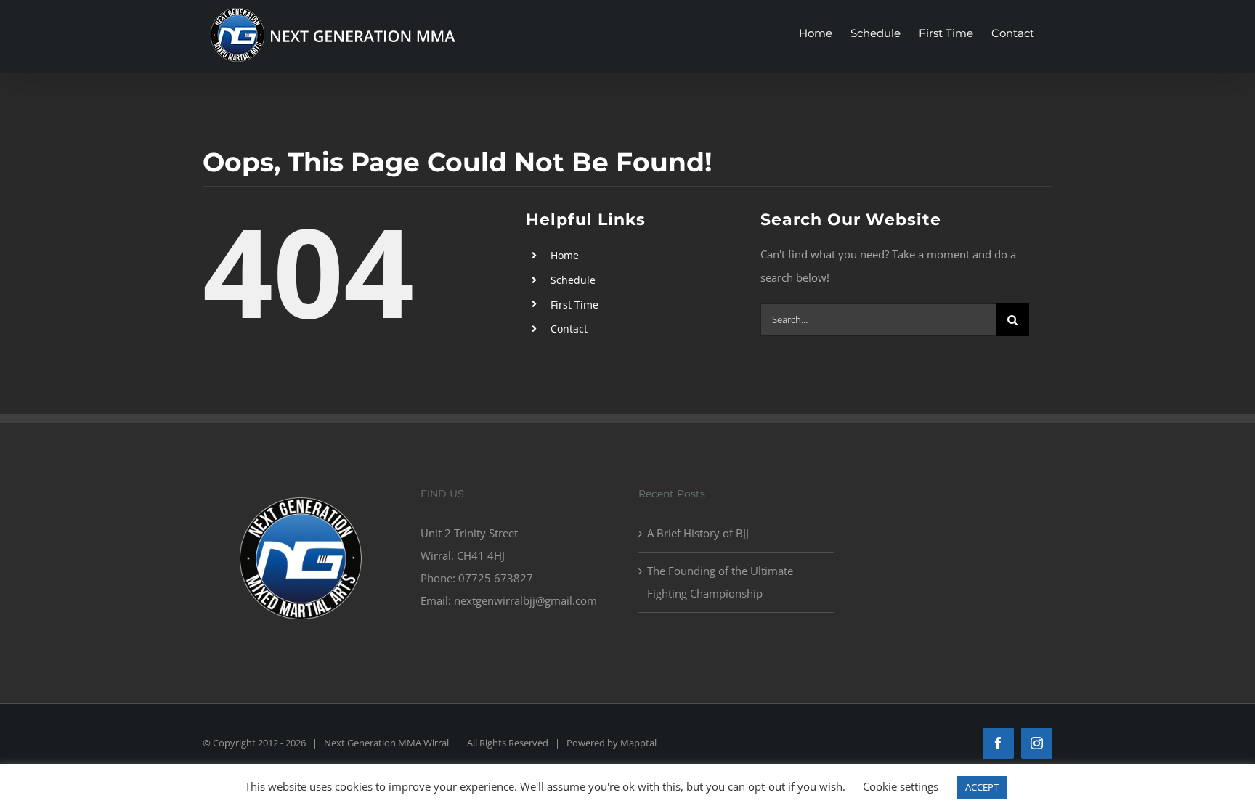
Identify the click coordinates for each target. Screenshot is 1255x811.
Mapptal (638, 742)
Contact (569, 328)
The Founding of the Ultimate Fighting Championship (720, 581)
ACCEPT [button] (982, 787)
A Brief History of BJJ (698, 533)
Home (565, 255)
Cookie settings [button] (900, 786)
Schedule (573, 280)
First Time (574, 304)
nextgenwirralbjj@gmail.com (525, 600)
